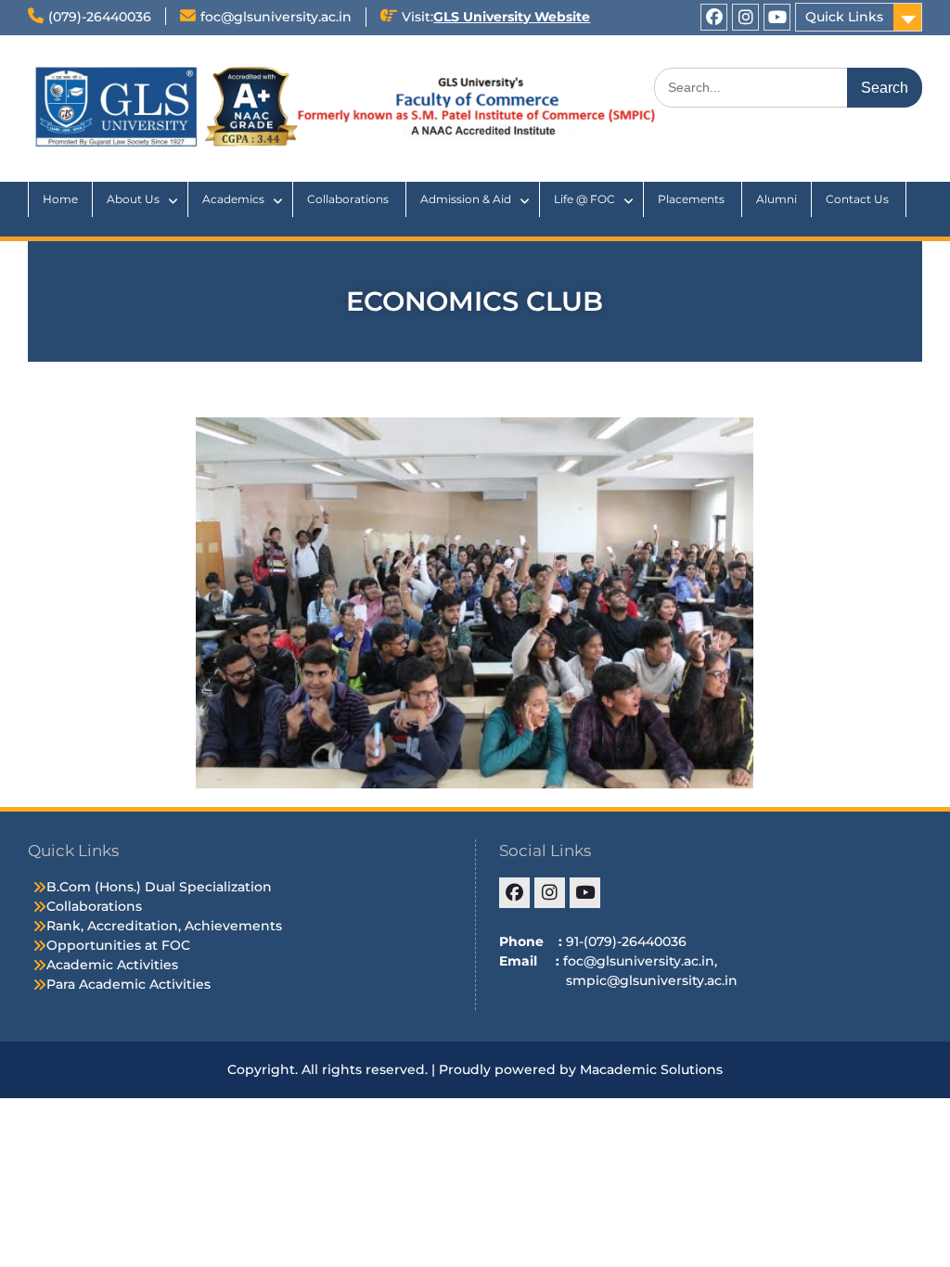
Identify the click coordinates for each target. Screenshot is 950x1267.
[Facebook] (713, 17)
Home (60, 199)
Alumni (776, 199)
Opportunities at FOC (118, 945)
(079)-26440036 (99, 16)
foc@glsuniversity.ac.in (276, 16)
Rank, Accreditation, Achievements (164, 925)
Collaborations (349, 199)
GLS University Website (511, 16)
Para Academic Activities (128, 984)
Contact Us (859, 199)
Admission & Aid (465, 199)
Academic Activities (112, 964)
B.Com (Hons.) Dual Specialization (159, 886)
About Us (133, 199)
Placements (692, 199)
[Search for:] (788, 87)
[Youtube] (777, 17)
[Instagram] (745, 17)
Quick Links (844, 16)
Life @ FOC (584, 199)
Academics (233, 199)
